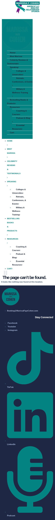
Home (12, 53)
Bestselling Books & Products (17, 101)
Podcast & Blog (23, 118)
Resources (14, 107)
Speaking (14, 67)
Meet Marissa (16, 56)
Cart (12, 132)
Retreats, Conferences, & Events (22, 80)
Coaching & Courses (19, 112)
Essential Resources (18, 127)
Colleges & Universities (19, 73)
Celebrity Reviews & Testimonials (17, 62)
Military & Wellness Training (20, 91)
